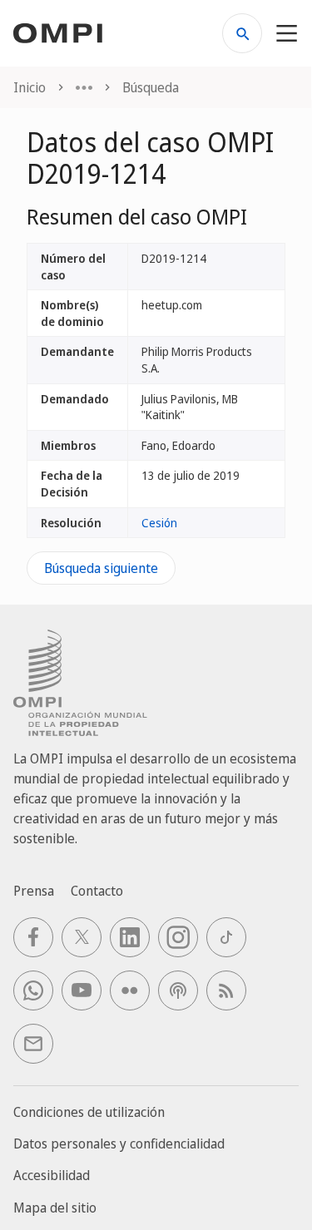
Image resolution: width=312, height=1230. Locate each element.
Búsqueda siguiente (101, 568)
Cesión (159, 523)
